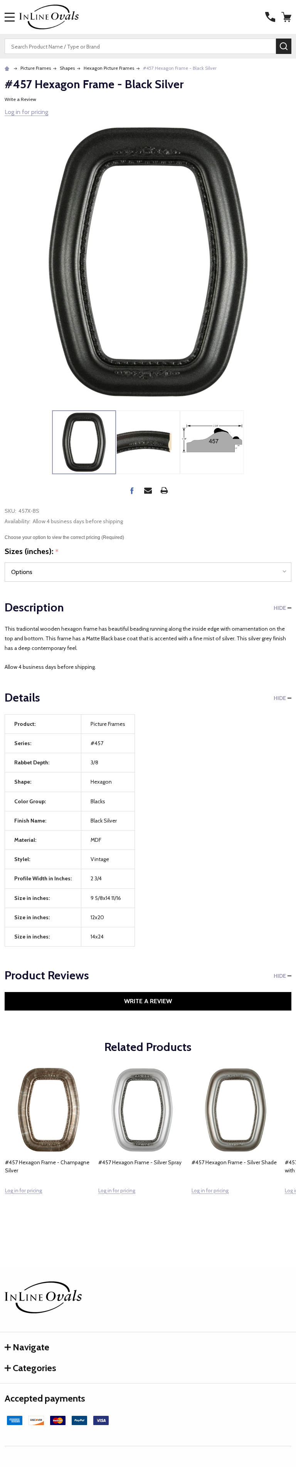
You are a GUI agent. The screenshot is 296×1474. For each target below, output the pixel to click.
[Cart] (287, 17)
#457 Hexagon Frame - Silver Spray (140, 1162)
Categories (34, 1367)
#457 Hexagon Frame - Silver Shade (234, 1162)
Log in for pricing (26, 112)
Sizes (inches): (32, 552)
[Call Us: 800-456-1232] (270, 17)
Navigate (31, 1347)
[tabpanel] (49, 1147)
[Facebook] (132, 490)
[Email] (148, 490)
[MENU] (10, 17)
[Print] (164, 490)
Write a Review (20, 99)
